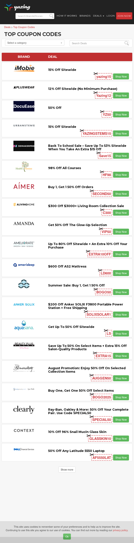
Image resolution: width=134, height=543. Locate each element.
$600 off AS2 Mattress (67, 266)
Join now (124, 15)
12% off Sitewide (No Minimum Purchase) (82, 89)
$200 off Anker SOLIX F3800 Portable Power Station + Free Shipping (85, 306)
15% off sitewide (62, 70)
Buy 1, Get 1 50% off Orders (70, 187)
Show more (67, 469)
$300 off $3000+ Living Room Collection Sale (86, 206)
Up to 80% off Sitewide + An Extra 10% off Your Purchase (87, 245)
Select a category (17, 42)
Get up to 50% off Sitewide (71, 327)
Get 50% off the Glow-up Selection (77, 225)
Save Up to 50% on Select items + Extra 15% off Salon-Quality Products (87, 347)
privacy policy (120, 530)
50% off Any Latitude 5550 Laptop (76, 451)
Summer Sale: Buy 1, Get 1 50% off (76, 285)
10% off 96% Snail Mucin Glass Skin (77, 432)
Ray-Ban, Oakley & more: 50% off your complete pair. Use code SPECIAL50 (88, 411)
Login (111, 15)
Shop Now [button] (121, 76)
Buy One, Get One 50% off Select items (81, 391)
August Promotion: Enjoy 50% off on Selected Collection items (87, 370)
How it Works (67, 15)
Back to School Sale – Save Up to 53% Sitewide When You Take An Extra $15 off (87, 147)
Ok (67, 536)
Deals (97, 15)
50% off (54, 108)
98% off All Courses (64, 168)
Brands (85, 15)
